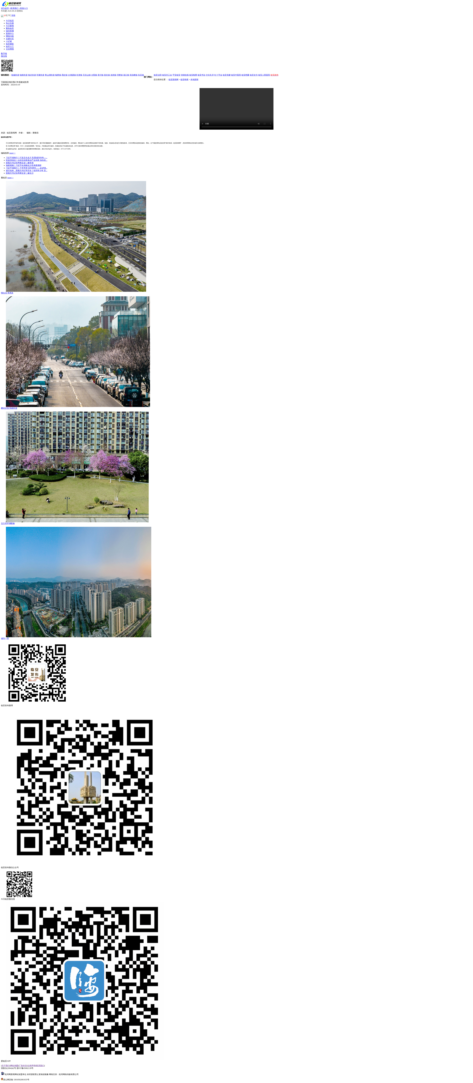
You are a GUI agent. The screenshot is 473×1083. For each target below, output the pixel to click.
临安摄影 (10, 44)
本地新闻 (194, 79)
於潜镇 (79, 75)
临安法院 (158, 75)
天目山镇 (87, 75)
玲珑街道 (40, 75)
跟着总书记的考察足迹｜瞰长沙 (20, 173)
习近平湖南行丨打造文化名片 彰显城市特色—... (26, 158)
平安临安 (176, 75)
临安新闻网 (173, 79)
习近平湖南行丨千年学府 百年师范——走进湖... (26, 168)
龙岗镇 (113, 75)
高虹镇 (65, 75)
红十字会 (218, 75)
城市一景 (5, 638)
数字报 (4, 54)
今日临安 (10, 21)
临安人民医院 (264, 75)
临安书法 (201, 75)
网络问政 (10, 36)
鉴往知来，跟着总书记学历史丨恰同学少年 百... (26, 170)
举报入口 (23, 8)
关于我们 (6, 1066)
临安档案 (245, 75)
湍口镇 (126, 75)
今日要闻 (10, 26)
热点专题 (10, 23)
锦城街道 (15, 75)
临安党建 (227, 75)
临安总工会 (167, 75)
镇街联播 (10, 31)
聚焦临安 (10, 28)
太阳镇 (94, 75)
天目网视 (10, 49)
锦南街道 (24, 75)
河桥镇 (120, 75)
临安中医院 (236, 75)
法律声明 (31, 1066)
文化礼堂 (210, 75)
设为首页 (5, 8)
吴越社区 (10, 39)
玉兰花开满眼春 (8, 523)
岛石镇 (141, 75)
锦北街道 (32, 75)
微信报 (4, 56)
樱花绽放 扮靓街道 (9, 408)
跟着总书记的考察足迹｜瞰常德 (20, 163)
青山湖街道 (50, 75)
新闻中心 (10, 33)
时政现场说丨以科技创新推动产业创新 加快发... (26, 160)
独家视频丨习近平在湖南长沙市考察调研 (23, 165)
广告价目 (23, 1066)
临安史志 (254, 75)
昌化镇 (107, 75)
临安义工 (10, 46)
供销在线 (185, 75)
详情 (13, 15)
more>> (12, 153)
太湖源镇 (72, 75)
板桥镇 (58, 75)
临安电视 (184, 79)
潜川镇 (100, 75)
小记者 (9, 41)
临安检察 (193, 75)
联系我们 (13, 8)
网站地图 (14, 1066)
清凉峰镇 (133, 75)
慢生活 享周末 (7, 293)
